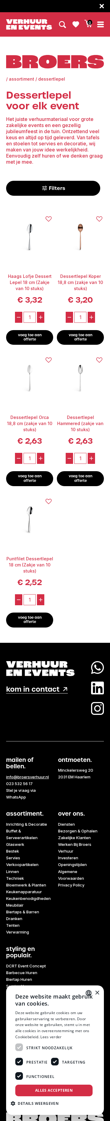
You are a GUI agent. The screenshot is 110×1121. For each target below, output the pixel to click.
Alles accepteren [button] (54, 1090)
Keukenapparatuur (24, 891)
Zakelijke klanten (74, 837)
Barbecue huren (21, 972)
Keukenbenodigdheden (28, 898)
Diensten (66, 824)
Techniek (15, 878)
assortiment (21, 79)
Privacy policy (71, 885)
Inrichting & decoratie (26, 824)
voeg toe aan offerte (30, 337)
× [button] (97, 993)
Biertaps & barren (22, 911)
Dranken (14, 918)
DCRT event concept (26, 965)
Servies (13, 857)
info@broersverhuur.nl (27, 776)
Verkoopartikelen (22, 864)
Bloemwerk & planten (26, 885)
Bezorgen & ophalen (77, 830)
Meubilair (15, 905)
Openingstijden (72, 864)
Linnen (12, 871)
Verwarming (17, 932)
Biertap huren (19, 979)
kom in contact (33, 689)
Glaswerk (15, 844)
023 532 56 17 (19, 783)
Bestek (12, 851)
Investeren (68, 857)
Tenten (13, 925)
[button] (37, 1103)
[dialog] (55, 1050)
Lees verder (50, 1036)
